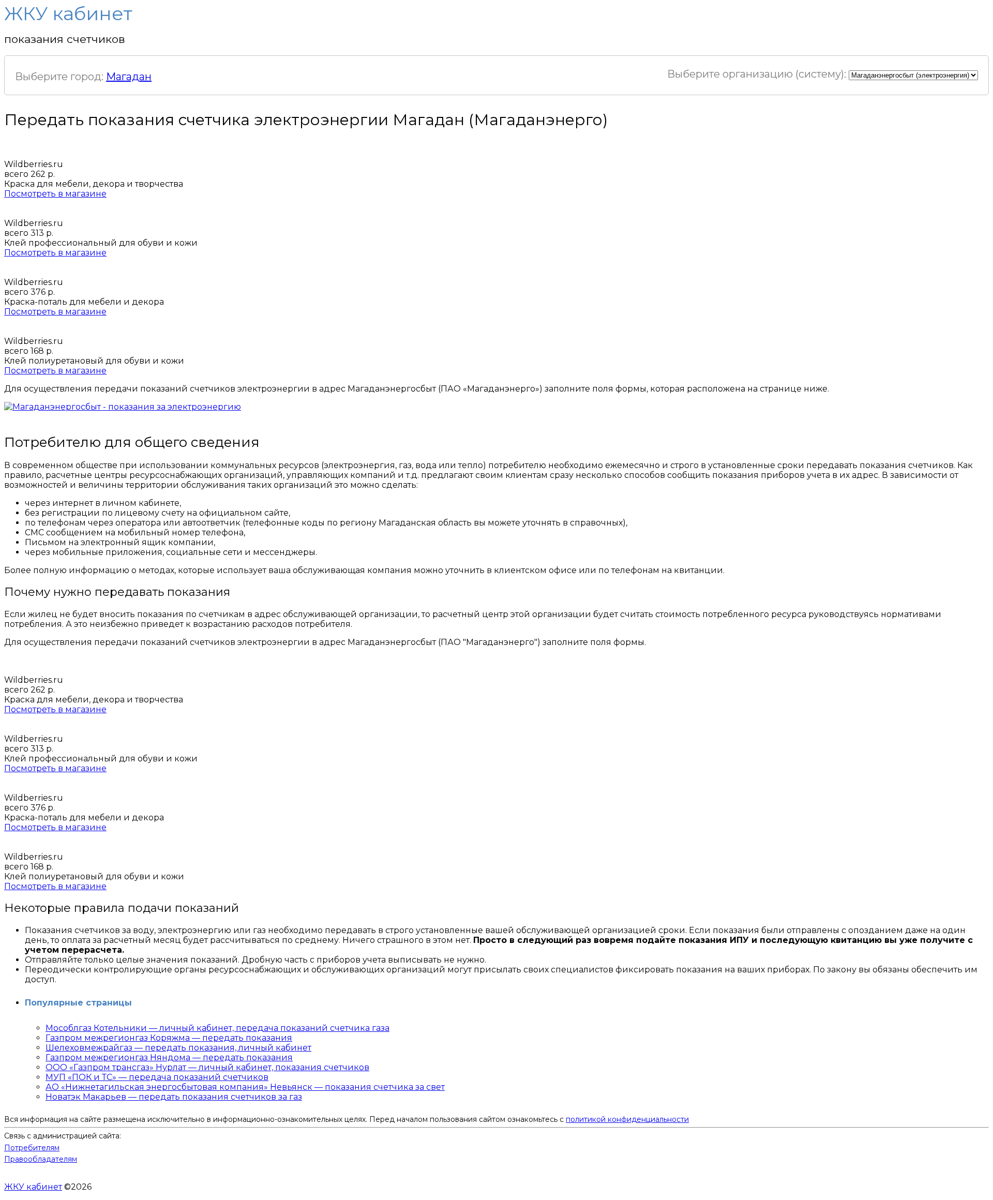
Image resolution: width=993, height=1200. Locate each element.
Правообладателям (40, 1159)
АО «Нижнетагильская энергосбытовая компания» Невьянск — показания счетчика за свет (245, 1087)
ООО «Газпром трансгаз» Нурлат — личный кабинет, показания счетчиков (207, 1067)
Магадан (129, 76)
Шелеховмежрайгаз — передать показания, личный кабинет (178, 1048)
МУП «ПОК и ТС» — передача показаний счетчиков (157, 1077)
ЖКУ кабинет (33, 1187)
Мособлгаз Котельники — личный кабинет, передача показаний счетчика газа (217, 1028)
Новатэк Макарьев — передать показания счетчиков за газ (174, 1097)
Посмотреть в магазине (55, 194)
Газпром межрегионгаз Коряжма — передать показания (169, 1038)
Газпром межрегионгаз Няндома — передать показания (169, 1057)
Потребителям (31, 1147)
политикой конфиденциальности (627, 1119)
